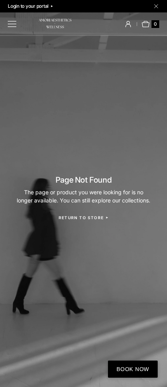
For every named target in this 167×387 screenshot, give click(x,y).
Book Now (133, 369)
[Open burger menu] (12, 24)
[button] (128, 24)
